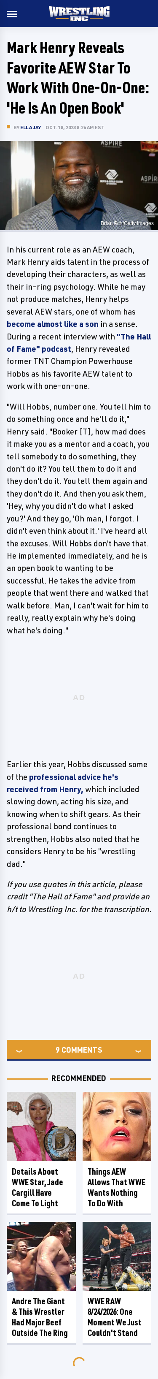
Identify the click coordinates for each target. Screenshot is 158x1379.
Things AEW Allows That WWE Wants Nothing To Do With (116, 1187)
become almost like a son (53, 324)
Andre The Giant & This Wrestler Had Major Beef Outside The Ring (40, 1317)
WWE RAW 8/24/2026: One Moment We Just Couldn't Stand (115, 1317)
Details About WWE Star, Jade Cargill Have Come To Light (37, 1187)
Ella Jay (30, 127)
